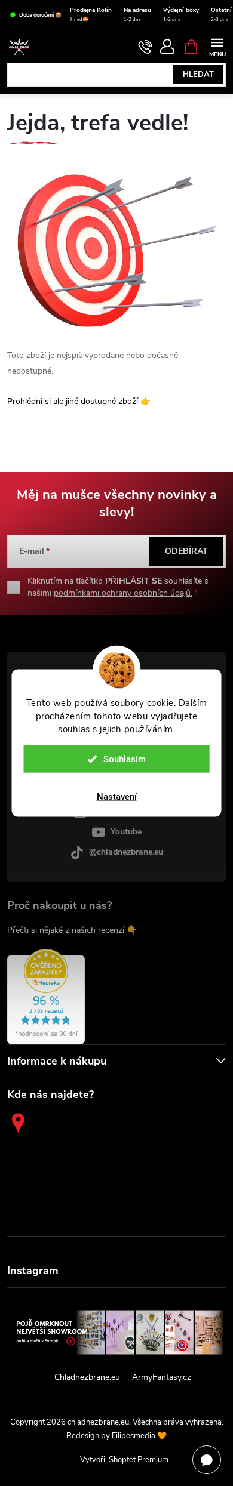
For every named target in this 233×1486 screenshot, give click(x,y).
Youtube (126, 831)
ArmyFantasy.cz (161, 1377)
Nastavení (117, 796)
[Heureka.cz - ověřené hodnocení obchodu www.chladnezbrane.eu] (46, 996)
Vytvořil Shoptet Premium (124, 1459)
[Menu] (217, 46)
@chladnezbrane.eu (126, 852)
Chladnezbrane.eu (87, 1377)
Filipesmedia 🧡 (139, 1435)
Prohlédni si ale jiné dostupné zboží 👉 (79, 401)
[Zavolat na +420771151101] (145, 47)
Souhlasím (124, 759)
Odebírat (186, 551)
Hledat (198, 74)
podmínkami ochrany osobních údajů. (123, 593)
